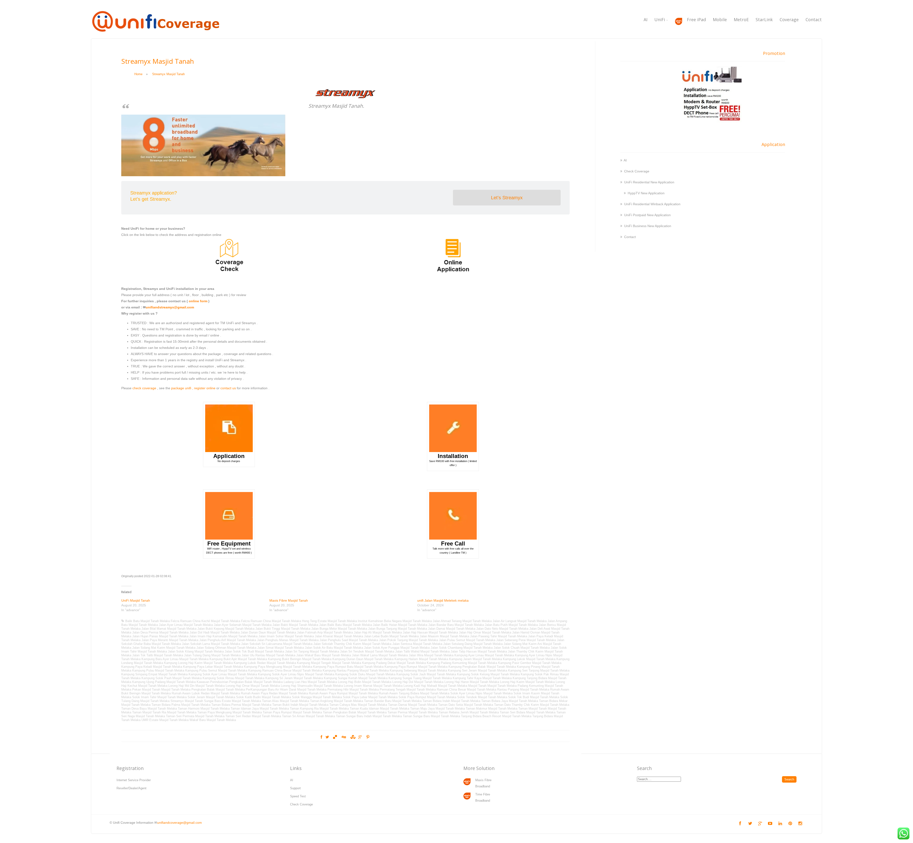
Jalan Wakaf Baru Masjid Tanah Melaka (323, 655)
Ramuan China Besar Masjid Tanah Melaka (466, 689)
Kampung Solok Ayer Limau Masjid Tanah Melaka (223, 674)
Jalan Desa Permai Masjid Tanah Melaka (160, 632)
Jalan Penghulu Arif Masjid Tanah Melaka (227, 640)
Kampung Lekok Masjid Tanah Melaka (529, 659)
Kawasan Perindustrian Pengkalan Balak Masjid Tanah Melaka (240, 682)
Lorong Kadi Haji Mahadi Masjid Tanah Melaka (435, 685)
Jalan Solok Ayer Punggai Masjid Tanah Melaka (397, 647)
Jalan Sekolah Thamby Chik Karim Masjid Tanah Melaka (352, 644)
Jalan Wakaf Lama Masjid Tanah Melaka (380, 655)
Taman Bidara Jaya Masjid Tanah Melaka (509, 701)
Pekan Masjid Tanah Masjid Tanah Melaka (161, 689)
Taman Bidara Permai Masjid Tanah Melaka (241, 705)
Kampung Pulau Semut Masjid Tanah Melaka (216, 670)
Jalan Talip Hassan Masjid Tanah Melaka (479, 651)
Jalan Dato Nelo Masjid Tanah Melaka (502, 628)
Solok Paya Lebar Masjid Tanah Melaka (370, 697)
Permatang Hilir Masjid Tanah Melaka (353, 689)
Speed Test (298, 796)
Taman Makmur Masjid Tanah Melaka (491, 708)
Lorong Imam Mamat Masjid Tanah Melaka (373, 685)
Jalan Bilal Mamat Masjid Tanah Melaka (168, 628)
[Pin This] (368, 737)
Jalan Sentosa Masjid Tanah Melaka (417, 644)
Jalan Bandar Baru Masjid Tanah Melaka (456, 625)
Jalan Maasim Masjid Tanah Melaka (444, 636)
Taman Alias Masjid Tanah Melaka (285, 701)
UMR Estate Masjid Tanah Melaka (165, 720)
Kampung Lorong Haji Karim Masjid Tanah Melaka (198, 663)
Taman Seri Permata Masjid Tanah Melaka (195, 716)
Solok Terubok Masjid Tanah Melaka (482, 697)
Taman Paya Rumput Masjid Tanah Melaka (292, 712)
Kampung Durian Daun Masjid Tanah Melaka (362, 659)
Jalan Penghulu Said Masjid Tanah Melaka (349, 640)
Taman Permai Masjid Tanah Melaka (413, 712)
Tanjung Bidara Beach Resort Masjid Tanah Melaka (496, 716)
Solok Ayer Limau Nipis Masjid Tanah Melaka (481, 693)
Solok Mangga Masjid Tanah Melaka (317, 697)
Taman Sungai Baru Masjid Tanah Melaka (431, 716)
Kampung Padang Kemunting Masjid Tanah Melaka (462, 663)
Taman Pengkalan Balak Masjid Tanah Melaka (355, 712)
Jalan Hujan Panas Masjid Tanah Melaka (160, 636)
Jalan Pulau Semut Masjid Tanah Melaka (467, 640)
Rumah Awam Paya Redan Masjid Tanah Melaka (274, 693)
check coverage (144, 388)
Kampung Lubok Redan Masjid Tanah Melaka (265, 663)
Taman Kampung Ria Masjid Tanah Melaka (319, 708)
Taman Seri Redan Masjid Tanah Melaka (253, 716)
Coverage (789, 19)
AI (645, 19)
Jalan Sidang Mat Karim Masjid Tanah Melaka (163, 647)
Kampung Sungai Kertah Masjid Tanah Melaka (356, 678)
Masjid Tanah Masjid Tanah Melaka (492, 685)
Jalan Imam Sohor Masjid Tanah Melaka (286, 636)
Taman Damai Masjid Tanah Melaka (412, 705)
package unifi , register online (193, 388)
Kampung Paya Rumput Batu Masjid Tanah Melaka (348, 666)
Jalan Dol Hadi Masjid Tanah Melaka (214, 632)
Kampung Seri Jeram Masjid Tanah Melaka (477, 670)
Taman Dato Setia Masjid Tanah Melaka (465, 705)
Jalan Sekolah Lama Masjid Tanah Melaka (211, 644)
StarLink (764, 19)
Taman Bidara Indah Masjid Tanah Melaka (451, 701)
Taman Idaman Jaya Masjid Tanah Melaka (260, 708)
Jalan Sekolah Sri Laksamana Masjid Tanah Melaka (276, 644)
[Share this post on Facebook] (321, 737)
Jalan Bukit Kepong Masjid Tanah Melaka (225, 628)
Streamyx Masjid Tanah (186, 701)
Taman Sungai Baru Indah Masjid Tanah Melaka (369, 716)
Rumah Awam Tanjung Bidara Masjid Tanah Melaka (414, 693)
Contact (814, 19)
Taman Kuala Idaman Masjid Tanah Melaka (379, 708)
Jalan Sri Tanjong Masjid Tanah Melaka (312, 651)
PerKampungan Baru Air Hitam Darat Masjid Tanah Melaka (286, 689)
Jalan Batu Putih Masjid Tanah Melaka (511, 625)
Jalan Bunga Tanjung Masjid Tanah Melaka (397, 628)
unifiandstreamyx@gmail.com (170, 307)
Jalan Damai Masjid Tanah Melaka (451, 628)
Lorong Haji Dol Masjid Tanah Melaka (417, 682)
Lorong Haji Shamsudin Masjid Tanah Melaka (312, 685)
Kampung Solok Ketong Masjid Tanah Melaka (488, 674)
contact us (228, 388)
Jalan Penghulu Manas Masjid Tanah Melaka (288, 640)
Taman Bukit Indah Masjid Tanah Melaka (300, 705)
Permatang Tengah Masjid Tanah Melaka (408, 689)
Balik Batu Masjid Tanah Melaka (147, 621)
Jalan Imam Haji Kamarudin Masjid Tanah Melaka (223, 636)
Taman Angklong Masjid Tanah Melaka (336, 701)
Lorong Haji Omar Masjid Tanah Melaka (253, 685)
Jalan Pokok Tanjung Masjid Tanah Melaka (408, 640)
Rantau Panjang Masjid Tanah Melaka (523, 689)
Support (295, 788)
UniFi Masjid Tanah (135, 600)
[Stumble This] (352, 737)
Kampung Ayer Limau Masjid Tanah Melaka (484, 655)
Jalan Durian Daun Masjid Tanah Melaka (268, 632)
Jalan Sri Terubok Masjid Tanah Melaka (367, 651)
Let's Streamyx (507, 197)
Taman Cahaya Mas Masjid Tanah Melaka (358, 705)
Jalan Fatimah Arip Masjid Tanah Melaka (325, 632)
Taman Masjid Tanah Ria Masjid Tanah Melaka (164, 712)
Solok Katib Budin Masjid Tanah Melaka (263, 697)
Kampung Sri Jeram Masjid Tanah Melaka (294, 678)
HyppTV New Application (646, 193)
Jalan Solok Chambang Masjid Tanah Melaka (462, 647)
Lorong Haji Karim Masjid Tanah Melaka (527, 682)
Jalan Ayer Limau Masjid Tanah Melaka (186, 625)
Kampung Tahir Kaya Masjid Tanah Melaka (482, 678)
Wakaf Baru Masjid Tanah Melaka (212, 720)
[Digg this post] (343, 737)
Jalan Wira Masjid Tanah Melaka (431, 655)
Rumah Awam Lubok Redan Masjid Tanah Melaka (206, 693)
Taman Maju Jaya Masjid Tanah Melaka (437, 708)
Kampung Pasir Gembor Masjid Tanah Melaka (529, 663)
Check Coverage (636, 171)
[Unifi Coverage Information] (156, 34)
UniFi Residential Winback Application (652, 204)
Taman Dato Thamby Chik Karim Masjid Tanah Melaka (531, 705)
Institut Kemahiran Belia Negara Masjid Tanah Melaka (395, 621)
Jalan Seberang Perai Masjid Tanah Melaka (526, 640)
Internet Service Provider (134, 780)
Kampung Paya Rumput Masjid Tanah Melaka (415, 666)
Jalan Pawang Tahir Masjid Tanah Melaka (498, 636)
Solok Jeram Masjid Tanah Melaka (211, 697)
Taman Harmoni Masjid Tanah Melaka (204, 708)
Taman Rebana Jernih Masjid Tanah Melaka (469, 712)
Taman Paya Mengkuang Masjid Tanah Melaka (229, 712)
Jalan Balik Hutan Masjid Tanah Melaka (400, 625)
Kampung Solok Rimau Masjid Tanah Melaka (233, 678)
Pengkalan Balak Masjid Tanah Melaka (218, 689)
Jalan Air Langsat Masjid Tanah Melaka (520, 621)
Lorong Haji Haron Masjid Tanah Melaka (471, 682)
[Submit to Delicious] (335, 737)
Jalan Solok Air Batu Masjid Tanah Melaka (334, 647)
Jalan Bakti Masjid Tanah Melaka (295, 625)
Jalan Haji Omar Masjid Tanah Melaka (485, 632)
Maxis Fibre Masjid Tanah (288, 600)
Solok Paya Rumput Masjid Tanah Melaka (427, 697)
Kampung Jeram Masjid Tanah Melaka (475, 659)
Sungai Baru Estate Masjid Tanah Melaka (232, 701)
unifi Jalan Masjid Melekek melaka (443, 600)
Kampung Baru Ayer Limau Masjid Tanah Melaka (175, 659)
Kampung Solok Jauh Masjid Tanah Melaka (426, 674)
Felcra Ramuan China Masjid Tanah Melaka (271, 621)
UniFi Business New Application (647, 226)
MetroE (741, 19)
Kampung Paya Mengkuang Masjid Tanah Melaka (278, 666)
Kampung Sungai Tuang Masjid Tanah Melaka (420, 678)
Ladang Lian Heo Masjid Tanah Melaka (310, 682)
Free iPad (696, 19)
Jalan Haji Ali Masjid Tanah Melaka (378, 632)
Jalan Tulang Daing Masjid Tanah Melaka (212, 655)
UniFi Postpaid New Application (647, 215)
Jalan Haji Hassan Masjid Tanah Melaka (430, 632)
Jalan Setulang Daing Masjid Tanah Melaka (473, 644)
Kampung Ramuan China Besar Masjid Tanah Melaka (285, 670)
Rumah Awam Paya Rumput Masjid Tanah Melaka (343, 693)
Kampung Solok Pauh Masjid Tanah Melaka (171, 678)
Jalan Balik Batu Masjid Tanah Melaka (345, 625)
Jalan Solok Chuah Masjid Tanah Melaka (522, 647)
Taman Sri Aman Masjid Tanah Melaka (308, 716)
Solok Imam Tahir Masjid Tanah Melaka (159, 697)
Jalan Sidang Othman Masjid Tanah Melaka (226, 647)
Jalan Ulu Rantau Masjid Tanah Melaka (268, 655)
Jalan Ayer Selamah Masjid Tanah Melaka (243, 625)
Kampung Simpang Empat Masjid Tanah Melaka (154, 674)
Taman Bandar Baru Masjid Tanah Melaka (393, 701)
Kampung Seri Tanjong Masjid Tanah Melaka (538, 670)
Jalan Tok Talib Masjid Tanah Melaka (157, 655)
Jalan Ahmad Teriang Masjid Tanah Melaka (462, 621)
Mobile (720, 19)
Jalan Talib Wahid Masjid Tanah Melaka (422, 651)
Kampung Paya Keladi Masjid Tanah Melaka (151, 666)
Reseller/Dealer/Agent (131, 788)
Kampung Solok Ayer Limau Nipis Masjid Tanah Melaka (296, 674)
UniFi (659, 19)
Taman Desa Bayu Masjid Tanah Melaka (149, 708)
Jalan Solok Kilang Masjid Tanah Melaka (196, 651)
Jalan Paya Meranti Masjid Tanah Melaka (169, 640)
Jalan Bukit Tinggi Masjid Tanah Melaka (282, 628)
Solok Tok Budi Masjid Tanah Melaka (533, 697)
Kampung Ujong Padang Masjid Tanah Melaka (164, 682)
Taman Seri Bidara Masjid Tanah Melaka (527, 712)
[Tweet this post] (327, 737)
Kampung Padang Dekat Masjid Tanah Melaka (394, 663)
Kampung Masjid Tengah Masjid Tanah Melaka (329, 663)
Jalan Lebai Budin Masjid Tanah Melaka (391, 636)
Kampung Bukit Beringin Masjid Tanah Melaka (299, 659)
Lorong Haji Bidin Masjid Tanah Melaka (364, 682)
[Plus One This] (360, 737)
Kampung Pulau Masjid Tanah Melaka (158, 670)
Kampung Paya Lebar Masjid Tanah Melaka (213, 666)
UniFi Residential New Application (649, 182)
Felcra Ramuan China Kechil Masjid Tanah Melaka (205, 621)
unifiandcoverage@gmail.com (179, 822)
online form (198, 301)
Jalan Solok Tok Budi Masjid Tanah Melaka (254, 651)
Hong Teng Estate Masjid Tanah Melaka (329, 621)
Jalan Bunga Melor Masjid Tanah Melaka (339, 628)
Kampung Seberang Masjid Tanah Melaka (418, 670)
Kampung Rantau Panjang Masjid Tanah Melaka (356, 670)
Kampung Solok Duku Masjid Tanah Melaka (365, 674)
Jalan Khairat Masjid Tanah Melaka (339, 636)
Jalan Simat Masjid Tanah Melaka (280, 647)
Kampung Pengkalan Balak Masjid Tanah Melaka (482, 666)
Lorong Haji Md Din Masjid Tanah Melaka (196, 685)
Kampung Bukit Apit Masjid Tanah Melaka (238, 659)
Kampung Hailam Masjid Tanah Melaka (421, 659)
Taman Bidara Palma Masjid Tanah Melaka (180, 705)
